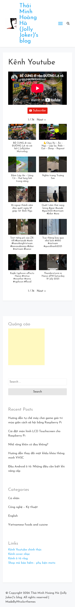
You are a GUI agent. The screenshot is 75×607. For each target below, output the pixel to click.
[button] (68, 23)
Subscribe (39, 110)
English (13, 516)
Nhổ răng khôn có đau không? (28, 444)
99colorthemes (25, 601)
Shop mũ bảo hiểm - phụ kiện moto (31, 562)
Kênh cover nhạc (19, 554)
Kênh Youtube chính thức (25, 549)
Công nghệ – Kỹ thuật (23, 507)
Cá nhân (13, 498)
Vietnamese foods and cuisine (28, 524)
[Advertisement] (26, 346)
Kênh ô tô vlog (18, 558)
